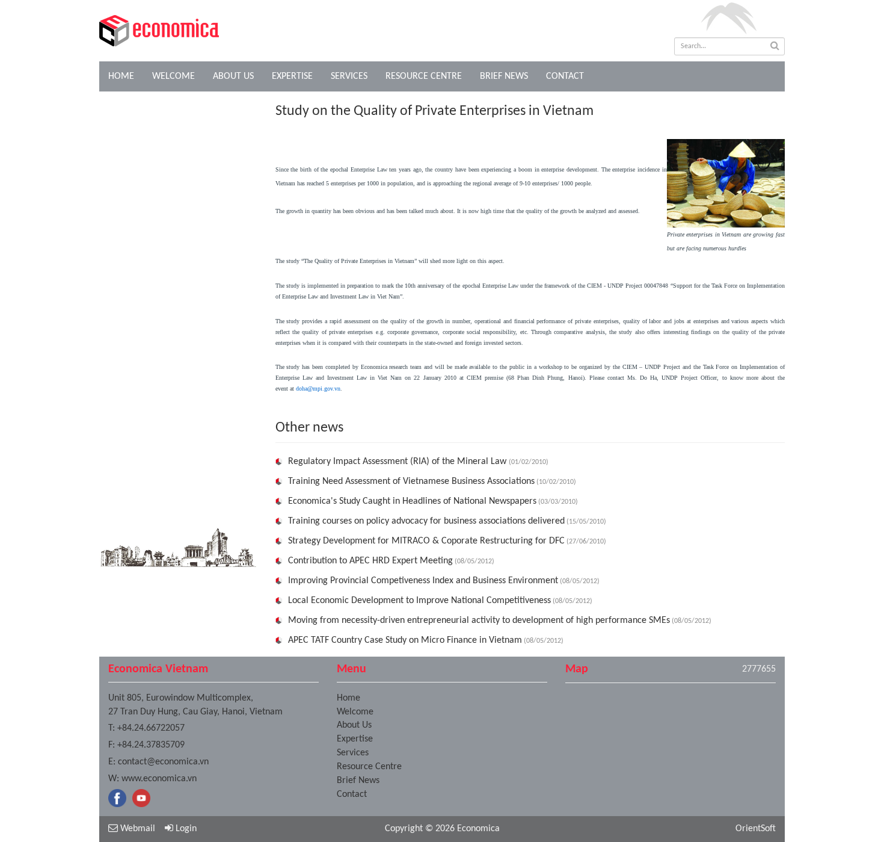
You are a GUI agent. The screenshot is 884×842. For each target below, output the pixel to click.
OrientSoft (755, 829)
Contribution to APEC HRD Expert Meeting (370, 561)
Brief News (504, 76)
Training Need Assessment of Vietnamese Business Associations (411, 481)
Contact (565, 76)
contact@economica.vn (163, 762)
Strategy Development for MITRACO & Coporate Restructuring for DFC (426, 541)
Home (121, 76)
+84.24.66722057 (151, 728)
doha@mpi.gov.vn (318, 388)
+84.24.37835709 (151, 745)
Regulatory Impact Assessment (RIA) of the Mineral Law (398, 461)
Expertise (292, 76)
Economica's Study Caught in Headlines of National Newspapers (412, 501)
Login (185, 829)
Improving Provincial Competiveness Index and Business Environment (423, 581)
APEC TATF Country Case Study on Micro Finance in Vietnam (405, 640)
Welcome (173, 76)
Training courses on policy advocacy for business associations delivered (426, 521)
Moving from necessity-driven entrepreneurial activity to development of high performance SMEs (479, 620)
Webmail (136, 829)
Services (349, 76)
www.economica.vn (159, 779)
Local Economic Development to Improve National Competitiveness (419, 600)
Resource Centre (423, 76)
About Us (233, 76)
